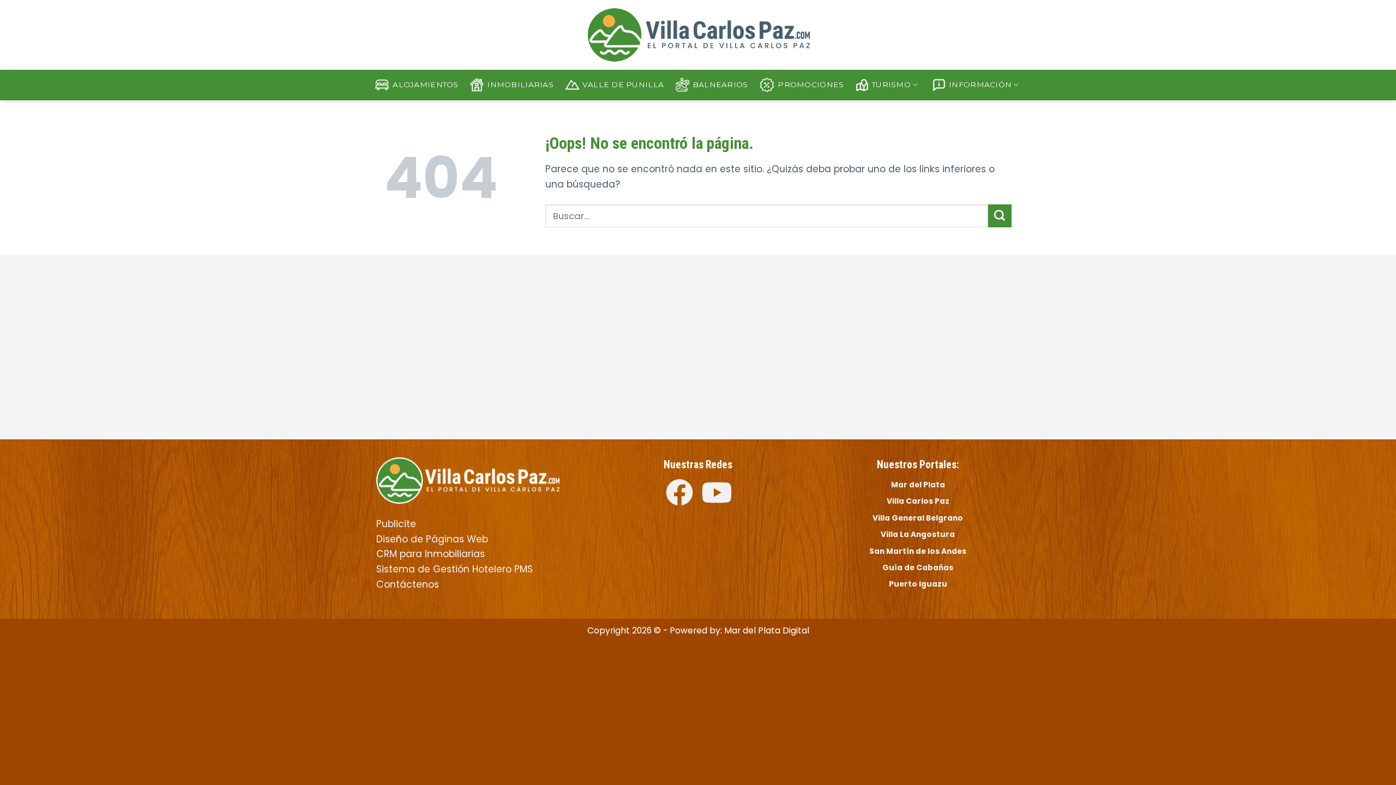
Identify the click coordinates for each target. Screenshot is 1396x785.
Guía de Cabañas (917, 567)
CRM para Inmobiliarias (430, 553)
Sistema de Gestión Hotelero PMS (454, 569)
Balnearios (720, 84)
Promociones (811, 84)
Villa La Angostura (918, 534)
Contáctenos (407, 584)
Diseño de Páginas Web (432, 539)
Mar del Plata (918, 484)
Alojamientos (425, 84)
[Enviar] (1000, 215)
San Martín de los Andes (917, 551)
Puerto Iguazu (918, 583)
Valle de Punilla (623, 84)
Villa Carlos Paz (918, 501)
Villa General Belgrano (917, 517)
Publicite (396, 523)
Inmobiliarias (520, 84)
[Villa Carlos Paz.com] (467, 479)
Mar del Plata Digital (766, 630)
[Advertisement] (533, 349)
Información (980, 84)
